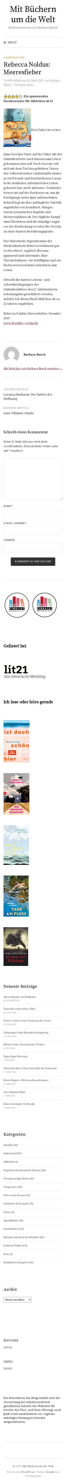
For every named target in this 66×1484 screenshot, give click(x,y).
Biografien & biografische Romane (22, 1170)
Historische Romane (15, 1195)
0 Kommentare (23, 84)
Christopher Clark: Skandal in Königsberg (26, 1032)
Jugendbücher (14, 57)
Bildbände (9, 1161)
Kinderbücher (11, 1228)
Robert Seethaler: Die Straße (19, 1104)
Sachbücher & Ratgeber (16, 1262)
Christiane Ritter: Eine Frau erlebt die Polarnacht (30, 1068)
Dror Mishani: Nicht (14, 1092)
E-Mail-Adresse (15, 523)
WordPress (27, 1472)
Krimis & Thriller (13, 1245)
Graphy (50, 1472)
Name (8, 506)
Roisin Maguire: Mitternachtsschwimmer (26, 1080)
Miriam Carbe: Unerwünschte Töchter (24, 1044)
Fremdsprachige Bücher (17, 1178)
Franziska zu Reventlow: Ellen (19, 1008)
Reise (6, 1254)
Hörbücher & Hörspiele (16, 1203)
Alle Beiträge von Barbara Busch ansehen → (33, 368)
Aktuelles (8, 1145)
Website (9, 540)
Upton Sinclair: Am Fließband (20, 996)
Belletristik (10, 1153)
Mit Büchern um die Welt (33, 14)
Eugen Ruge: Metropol (16, 1056)
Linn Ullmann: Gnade (19, 413)
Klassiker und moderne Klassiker (21, 1237)
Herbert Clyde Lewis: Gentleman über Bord (27, 1020)
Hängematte (10, 1186)
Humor (7, 1212)
